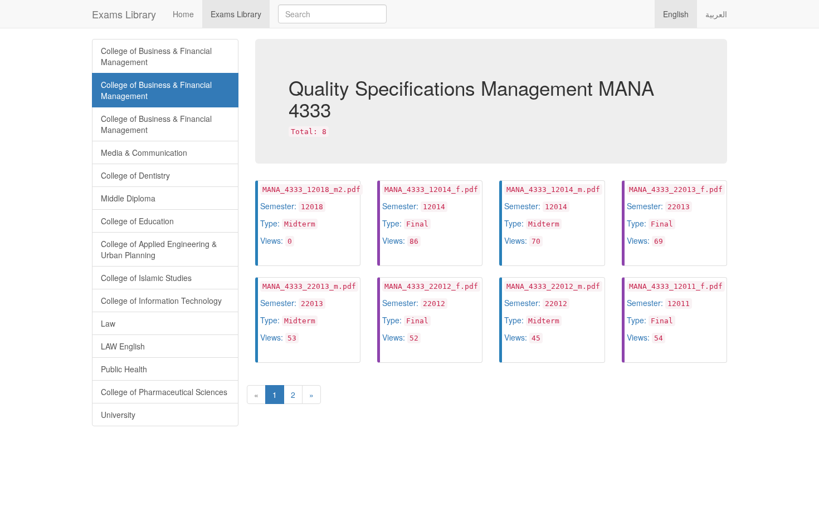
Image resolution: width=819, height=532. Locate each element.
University (118, 414)
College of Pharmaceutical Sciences (164, 391)
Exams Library (124, 14)
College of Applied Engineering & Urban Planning (159, 249)
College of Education (137, 220)
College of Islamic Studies (146, 277)
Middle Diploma (128, 198)
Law (108, 323)
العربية (716, 13)
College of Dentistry (135, 175)
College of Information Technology (161, 300)
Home (183, 13)
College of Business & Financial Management (156, 56)
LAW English (123, 346)
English (676, 13)
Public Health (124, 369)
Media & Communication (144, 152)
